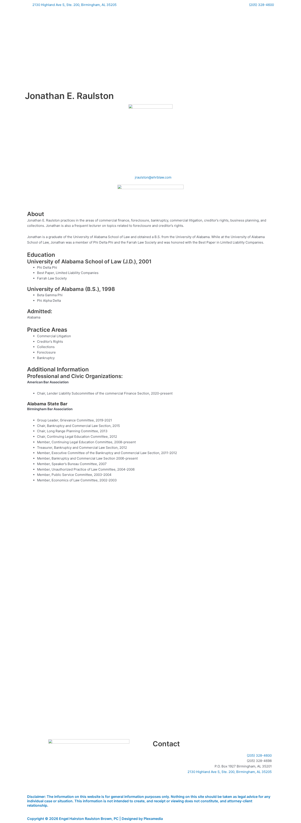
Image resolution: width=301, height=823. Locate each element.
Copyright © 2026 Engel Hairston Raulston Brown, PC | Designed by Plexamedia (95, 818)
